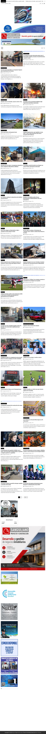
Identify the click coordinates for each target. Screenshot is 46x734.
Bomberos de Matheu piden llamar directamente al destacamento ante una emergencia (32, 198)
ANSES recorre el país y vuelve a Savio (32, 357)
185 (25, 497)
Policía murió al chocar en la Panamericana (11, 389)
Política (2, 448)
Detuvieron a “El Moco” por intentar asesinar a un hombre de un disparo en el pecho (34, 280)
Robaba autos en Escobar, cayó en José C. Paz (11, 101)
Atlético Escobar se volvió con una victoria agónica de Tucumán (33, 390)
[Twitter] (44, 3)
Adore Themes (38, 732)
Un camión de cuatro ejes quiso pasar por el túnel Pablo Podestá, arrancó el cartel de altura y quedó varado (34, 57)
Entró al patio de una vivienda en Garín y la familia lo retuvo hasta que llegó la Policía (11, 262)
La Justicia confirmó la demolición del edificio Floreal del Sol (11, 197)
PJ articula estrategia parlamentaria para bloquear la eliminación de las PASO (32, 484)
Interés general (26, 53)
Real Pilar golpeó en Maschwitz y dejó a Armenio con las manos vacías (10, 231)
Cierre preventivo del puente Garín (28, 1)
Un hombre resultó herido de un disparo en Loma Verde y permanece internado (33, 166)
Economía (25, 130)
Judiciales (2, 195)
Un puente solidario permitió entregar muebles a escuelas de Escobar (12, 484)
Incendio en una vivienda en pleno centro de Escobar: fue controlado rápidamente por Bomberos (11, 327)
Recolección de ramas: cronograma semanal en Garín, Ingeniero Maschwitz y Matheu (12, 166)
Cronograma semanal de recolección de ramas (11, 405)
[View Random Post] (42, 48)
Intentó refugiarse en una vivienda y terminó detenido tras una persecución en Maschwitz (33, 262)
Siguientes (27, 497)
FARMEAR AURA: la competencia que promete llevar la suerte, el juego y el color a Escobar (11, 358)
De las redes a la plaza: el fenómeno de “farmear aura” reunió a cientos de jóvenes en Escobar (33, 231)
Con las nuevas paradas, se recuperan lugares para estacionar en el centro (11, 70)
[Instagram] (42, 3)
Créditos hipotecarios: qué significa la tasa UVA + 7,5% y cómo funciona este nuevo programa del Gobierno (33, 133)
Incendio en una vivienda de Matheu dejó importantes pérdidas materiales (32, 102)
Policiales (25, 99)
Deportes (2, 228)
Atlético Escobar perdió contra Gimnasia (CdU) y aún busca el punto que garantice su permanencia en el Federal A (11, 295)
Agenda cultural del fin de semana (31, 325)
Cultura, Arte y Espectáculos (28, 323)
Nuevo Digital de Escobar (17, 732)
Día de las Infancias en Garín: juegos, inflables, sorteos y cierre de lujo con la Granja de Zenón (34, 451)
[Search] (44, 48)
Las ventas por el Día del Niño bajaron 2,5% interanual (33, 420)
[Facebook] (40, 3)
